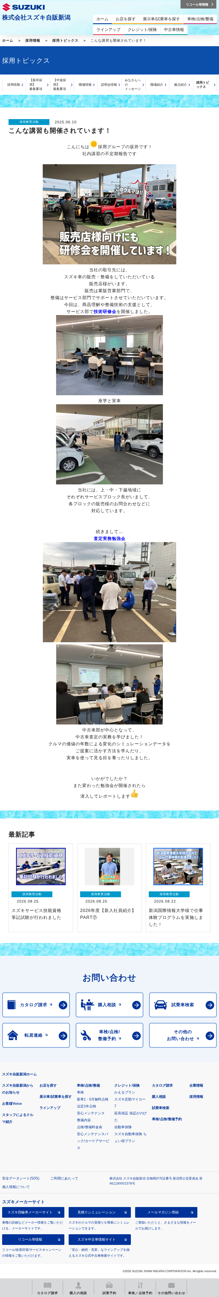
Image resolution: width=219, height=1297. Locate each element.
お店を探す (48, 1085)
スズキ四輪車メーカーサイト (30, 1212)
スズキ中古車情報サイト (96, 1239)
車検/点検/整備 (88, 1085)
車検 (80, 1092)
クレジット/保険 (127, 1085)
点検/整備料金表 (89, 1127)
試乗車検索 (160, 1108)
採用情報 (32, 40)
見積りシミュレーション (96, 1212)
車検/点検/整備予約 (167, 1119)
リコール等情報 (30, 1239)
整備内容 (84, 1120)
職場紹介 (156, 85)
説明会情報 (109, 85)
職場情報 (85, 85)
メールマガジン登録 (163, 1212)
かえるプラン (124, 1092)
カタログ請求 (162, 1085)
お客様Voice (12, 1104)
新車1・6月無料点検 (92, 1099)
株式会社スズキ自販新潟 (36, 17)
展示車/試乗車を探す (56, 1097)
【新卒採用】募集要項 (35, 84)
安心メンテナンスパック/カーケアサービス (93, 1141)
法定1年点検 (86, 1106)
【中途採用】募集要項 (59, 84)
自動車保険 (123, 1127)
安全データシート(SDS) (20, 1178)
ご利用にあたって (64, 1178)
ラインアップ (50, 1108)
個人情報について (16, 1187)
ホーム (7, 40)
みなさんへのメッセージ (133, 84)
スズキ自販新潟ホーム (19, 1074)
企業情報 (196, 1085)
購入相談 (159, 1097)
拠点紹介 (180, 85)
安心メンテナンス (91, 1113)
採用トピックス (65, 40)
